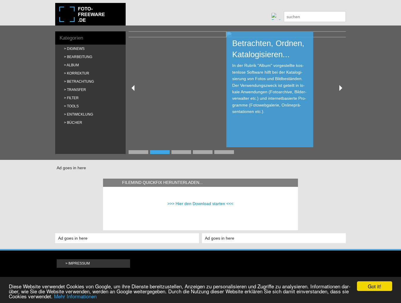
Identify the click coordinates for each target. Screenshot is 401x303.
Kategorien (71, 38)
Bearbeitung (79, 57)
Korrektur (78, 73)
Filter (73, 98)
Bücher (74, 123)
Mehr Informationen (75, 296)
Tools (73, 106)
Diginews (76, 49)
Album (73, 65)
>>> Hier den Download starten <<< (200, 203)
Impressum (79, 263)
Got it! (374, 286)
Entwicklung (80, 114)
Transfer (76, 90)
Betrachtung (80, 81)
